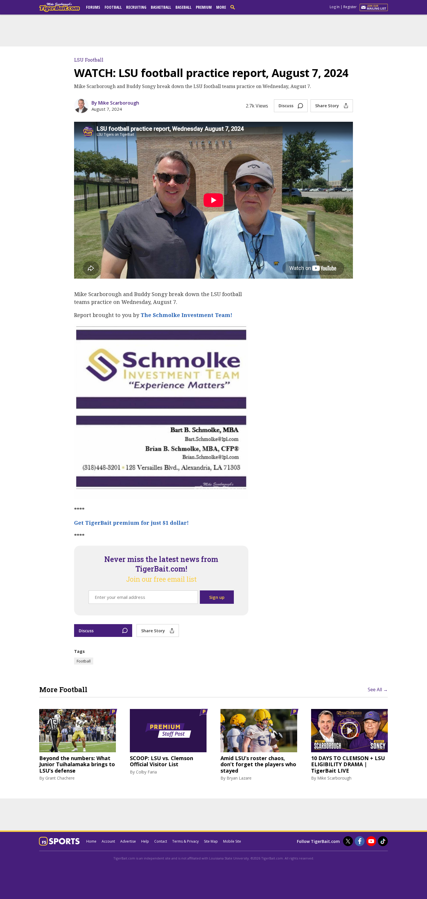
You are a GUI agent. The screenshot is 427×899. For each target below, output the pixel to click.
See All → (378, 689)
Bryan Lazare (239, 778)
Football (113, 7)
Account (108, 841)
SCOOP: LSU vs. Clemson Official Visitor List (161, 761)
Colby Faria (146, 772)
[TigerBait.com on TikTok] (383, 841)
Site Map (211, 841)
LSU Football (88, 60)
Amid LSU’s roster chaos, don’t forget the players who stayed (258, 764)
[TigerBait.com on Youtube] (371, 841)
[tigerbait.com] (59, 8)
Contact (160, 841)
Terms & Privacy (185, 841)
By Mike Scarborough (115, 103)
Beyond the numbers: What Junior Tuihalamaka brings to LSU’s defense (77, 764)
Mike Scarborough (334, 778)
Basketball (161, 7)
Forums (93, 7)
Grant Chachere (60, 778)
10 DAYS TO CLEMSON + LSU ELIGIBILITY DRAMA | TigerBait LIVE (348, 764)
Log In (335, 6)
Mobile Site (232, 841)
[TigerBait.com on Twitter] (348, 841)
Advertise (128, 841)
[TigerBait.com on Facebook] (360, 841)
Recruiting (136, 7)
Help (145, 841)
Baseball (183, 7)
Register (350, 6)
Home (91, 841)
